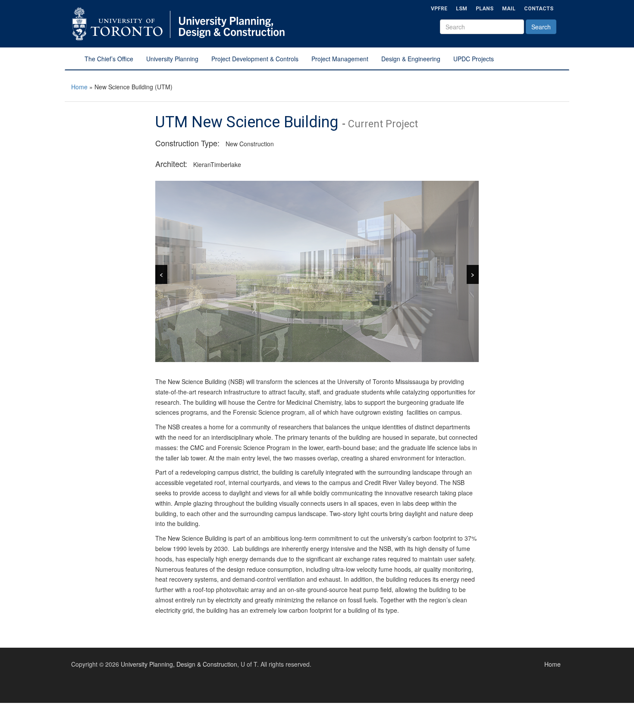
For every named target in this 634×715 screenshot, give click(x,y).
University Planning (172, 58)
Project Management (339, 58)
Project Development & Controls (254, 58)
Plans (484, 9)
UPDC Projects (473, 58)
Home (79, 86)
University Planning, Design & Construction (179, 664)
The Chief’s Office (109, 58)
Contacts (538, 9)
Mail (508, 9)
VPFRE (439, 9)
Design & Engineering (410, 58)
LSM (461, 9)
